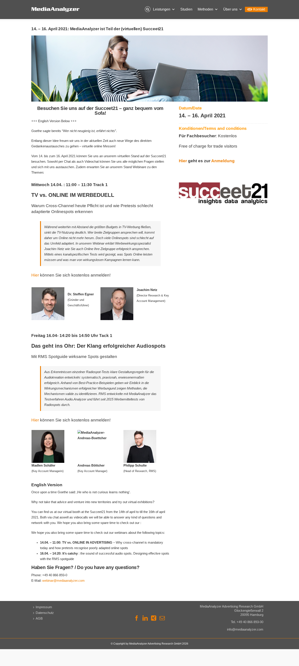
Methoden (205, 9)
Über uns (230, 9)
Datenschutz (45, 613)
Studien (186, 9)
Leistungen (161, 9)
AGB (39, 618)
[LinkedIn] (145, 618)
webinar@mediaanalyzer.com (63, 580)
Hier (35, 275)
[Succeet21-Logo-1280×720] (223, 170)
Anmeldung (223, 161)
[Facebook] (136, 618)
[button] (147, 9)
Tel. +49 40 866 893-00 (247, 622)
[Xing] (153, 618)
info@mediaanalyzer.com (245, 629)
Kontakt (259, 9)
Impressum (44, 607)
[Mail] (162, 618)
